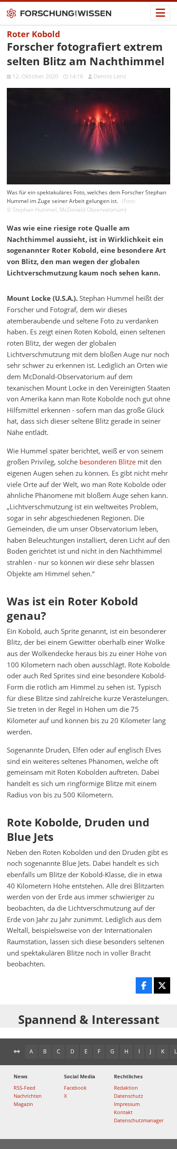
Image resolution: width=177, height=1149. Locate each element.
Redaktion (126, 1087)
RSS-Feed (24, 1087)
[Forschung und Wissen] (59, 14)
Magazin (23, 1104)
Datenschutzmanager (138, 1120)
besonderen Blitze (107, 462)
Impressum (127, 1104)
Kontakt (123, 1112)
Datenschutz (128, 1095)
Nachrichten (28, 1095)
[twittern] (162, 985)
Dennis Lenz (109, 76)
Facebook (75, 1087)
